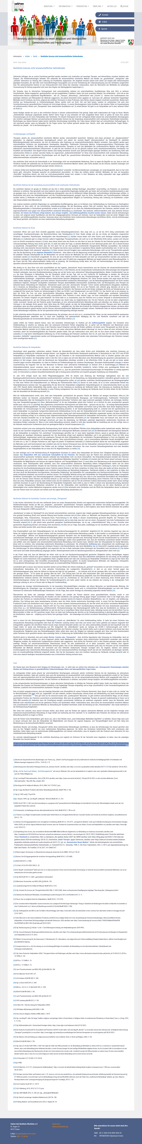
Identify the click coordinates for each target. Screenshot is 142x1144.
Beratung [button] (48, 6)
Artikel (27, 56)
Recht (35, 56)
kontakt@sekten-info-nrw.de (26, 1134)
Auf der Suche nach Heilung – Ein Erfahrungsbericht (35, 771)
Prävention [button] (81, 6)
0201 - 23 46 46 (22, 1136)
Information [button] (65, 6)
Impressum (56, 1124)
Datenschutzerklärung (60, 1127)
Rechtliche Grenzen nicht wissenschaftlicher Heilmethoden (62, 56)
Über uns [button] (97, 6)
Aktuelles (111, 6)
